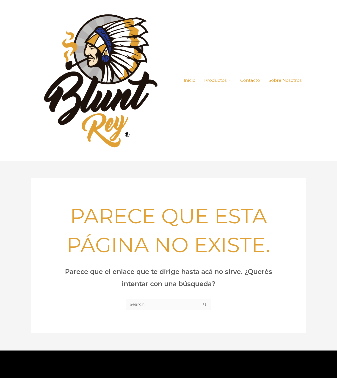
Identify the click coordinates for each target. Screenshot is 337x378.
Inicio (190, 80)
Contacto (250, 80)
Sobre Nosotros (285, 80)
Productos (215, 80)
